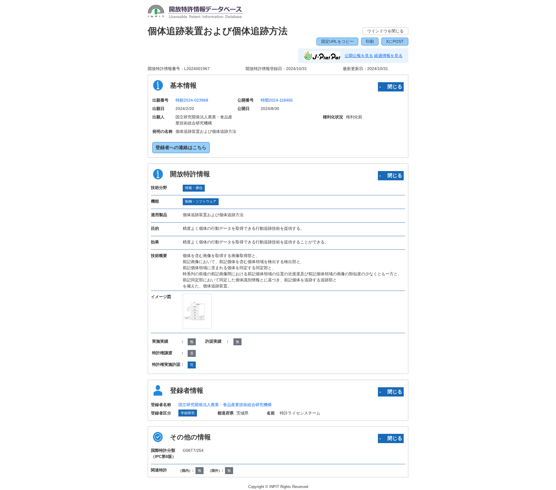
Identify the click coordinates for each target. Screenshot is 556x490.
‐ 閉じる (390, 86)
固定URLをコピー (337, 41)
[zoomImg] (197, 311)
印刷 (370, 41)
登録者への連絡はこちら (181, 147)
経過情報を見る (388, 55)
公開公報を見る (359, 55)
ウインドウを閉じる (385, 31)
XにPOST (395, 41)
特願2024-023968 (191, 100)
